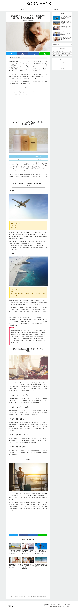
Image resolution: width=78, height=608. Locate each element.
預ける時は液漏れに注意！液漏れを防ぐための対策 (22, 94)
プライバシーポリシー (62, 604)
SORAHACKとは (54, 604)
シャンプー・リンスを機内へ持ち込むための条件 (21, 92)
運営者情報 (47, 604)
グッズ (62, 62)
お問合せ (70, 604)
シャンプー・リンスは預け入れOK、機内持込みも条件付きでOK (25, 91)
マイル (62, 65)
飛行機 (62, 68)
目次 (26, 88)
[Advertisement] (28, 109)
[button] (71, 44)
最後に (12, 96)
